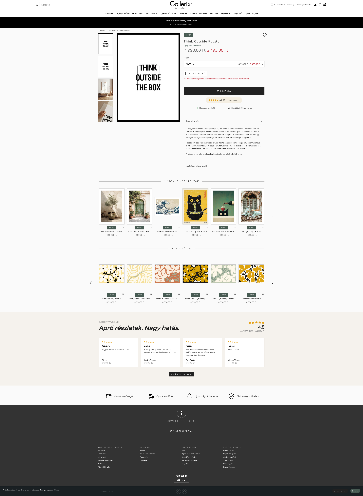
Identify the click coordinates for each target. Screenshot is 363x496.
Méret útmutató (196, 73)
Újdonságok (137, 13)
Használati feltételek (189, 460)
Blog (183, 450)
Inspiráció (238, 13)
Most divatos (151, 13)
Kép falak (214, 13)
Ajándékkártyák (183, 431)
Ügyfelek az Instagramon (191, 454)
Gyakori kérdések (229, 457)
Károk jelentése (229, 467)
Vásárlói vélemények (147, 454)
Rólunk (142, 450)
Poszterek (109, 13)
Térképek (183, 13)
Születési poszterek (198, 13)
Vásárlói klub (228, 460)
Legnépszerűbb (122, 13)
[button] (37, 5)
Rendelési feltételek (189, 457)
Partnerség (144, 457)
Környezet (143, 460)
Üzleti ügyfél (228, 464)
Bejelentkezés (228, 450)
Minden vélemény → (181, 374)
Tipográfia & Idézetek (192, 45)
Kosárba (225, 91)
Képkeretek (226, 13)
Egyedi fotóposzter (168, 13)
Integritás (185, 464)
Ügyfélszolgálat (251, 13)
